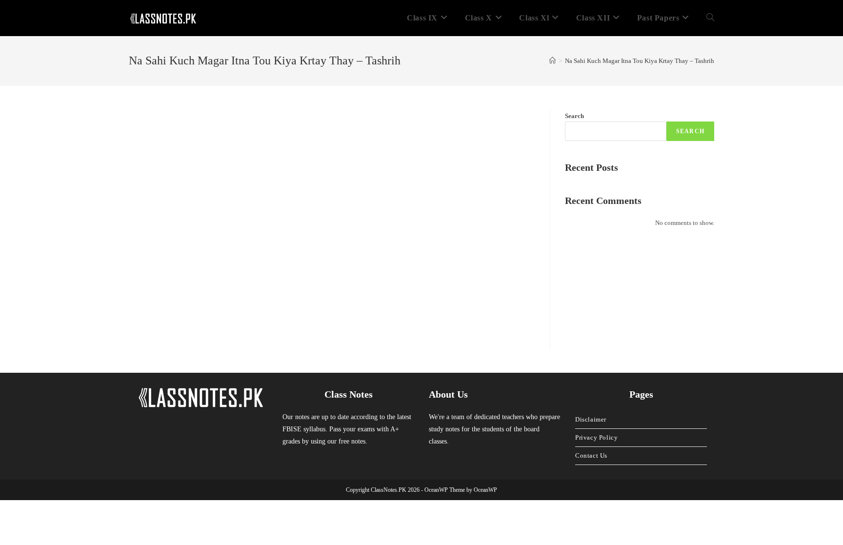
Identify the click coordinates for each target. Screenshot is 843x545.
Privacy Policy (596, 437)
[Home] (552, 60)
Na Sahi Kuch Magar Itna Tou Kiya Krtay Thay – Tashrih (639, 60)
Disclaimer (590, 419)
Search (574, 116)
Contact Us (591, 455)
